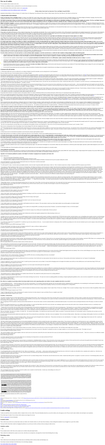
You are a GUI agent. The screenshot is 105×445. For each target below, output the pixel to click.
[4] (85, 74)
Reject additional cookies (15, 10)
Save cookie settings (4, 443)
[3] (89, 57)
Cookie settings (23, 10)
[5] (41, 75)
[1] (75, 37)
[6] (13, 78)
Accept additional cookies (5, 10)
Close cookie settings (13, 443)
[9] (15, 139)
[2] (83, 39)
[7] (93, 95)
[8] (66, 99)
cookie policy (25, 8)
